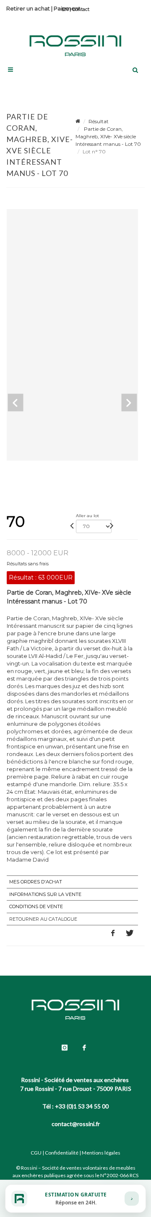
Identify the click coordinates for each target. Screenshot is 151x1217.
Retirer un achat (28, 8)
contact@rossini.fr (76, 1123)
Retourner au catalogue (43, 919)
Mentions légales (101, 1153)
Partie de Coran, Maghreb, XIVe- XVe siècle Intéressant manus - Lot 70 (108, 136)
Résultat (99, 121)
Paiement (67, 8)
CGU (36, 1153)
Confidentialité (61, 1153)
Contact (80, 9)
